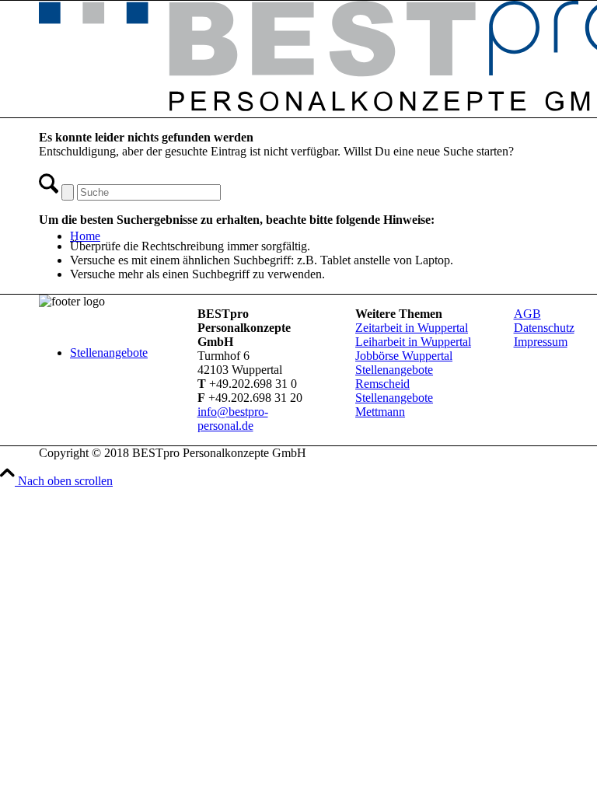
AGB (527, 313)
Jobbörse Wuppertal (403, 355)
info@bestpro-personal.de (232, 418)
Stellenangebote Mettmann (394, 404)
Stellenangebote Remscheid (394, 376)
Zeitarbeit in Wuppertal (411, 327)
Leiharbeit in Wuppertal (413, 341)
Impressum (540, 341)
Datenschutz (544, 327)
